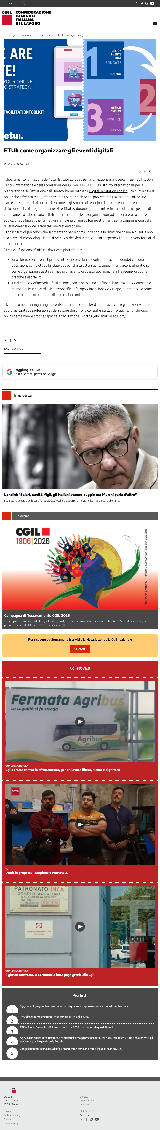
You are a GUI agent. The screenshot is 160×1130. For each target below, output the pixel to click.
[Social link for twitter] (137, 3)
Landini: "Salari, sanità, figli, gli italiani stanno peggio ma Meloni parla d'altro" (70, 494)
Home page (10, 35)
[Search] (23, 3)
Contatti (84, 1096)
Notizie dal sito (87, 1111)
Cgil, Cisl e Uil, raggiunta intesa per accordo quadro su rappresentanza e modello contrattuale (74, 1006)
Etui (54, 179)
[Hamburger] (155, 23)
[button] (140, 171)
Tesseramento (87, 1100)
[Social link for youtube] (152, 3)
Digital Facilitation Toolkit (108, 191)
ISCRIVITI (80, 649)
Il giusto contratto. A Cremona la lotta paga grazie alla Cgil (49, 975)
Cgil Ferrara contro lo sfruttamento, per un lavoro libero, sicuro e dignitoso (62, 770)
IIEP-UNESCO (89, 185)
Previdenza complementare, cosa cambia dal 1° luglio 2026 (54, 1016)
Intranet (8, 3)
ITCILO (146, 179)
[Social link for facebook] (141, 3)
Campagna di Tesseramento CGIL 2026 (37, 615)
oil (21, 348)
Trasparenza (86, 1104)
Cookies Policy (11, 1123)
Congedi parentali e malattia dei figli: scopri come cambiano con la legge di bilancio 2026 (71, 1048)
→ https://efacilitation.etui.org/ (103, 316)
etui (13, 348)
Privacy (7, 1119)
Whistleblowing (12, 1115)
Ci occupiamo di (27, 35)
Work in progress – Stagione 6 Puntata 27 (36, 873)
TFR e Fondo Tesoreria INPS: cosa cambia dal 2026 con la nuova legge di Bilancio (67, 1027)
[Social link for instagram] (146, 3)
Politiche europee (46, 35)
